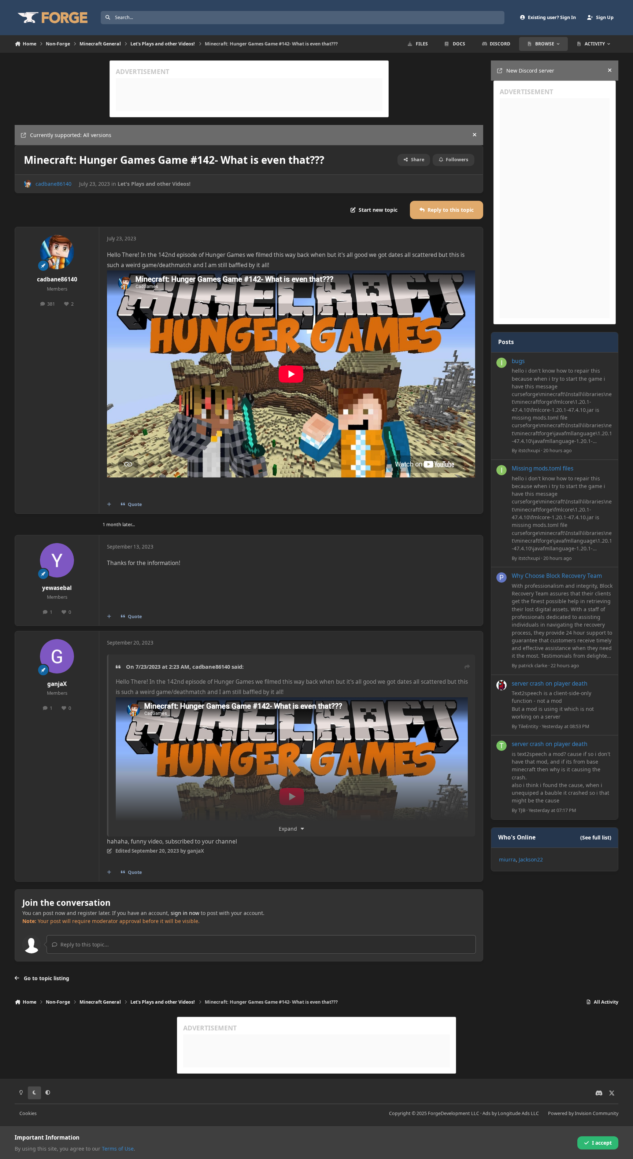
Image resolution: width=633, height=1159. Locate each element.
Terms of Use (118, 1148)
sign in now (185, 912)
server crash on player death (550, 683)
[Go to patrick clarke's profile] (501, 577)
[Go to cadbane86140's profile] (28, 184)
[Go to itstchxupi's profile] (501, 363)
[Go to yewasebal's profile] (57, 560)
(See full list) (595, 837)
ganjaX (57, 684)
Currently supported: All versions (70, 135)
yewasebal (57, 588)
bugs (518, 361)
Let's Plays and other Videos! (154, 183)
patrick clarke (532, 665)
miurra (507, 859)
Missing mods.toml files (542, 468)
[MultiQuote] (109, 504)
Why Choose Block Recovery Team (557, 576)
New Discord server (530, 70)
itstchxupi (529, 450)
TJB (521, 810)
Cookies (28, 1113)
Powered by (583, 1113)
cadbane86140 (53, 183)
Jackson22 (531, 859)
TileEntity (528, 726)
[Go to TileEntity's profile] (501, 685)
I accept (602, 1142)
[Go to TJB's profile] (501, 746)
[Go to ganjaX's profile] (57, 656)
